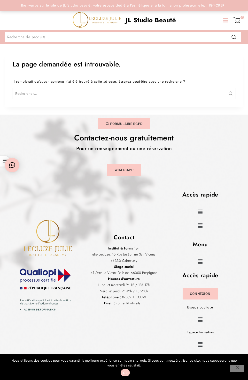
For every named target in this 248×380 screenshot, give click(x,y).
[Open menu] (226, 20)
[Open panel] (10, 20)
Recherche (234, 37)
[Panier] (237, 20)
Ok (125, 373)
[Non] (237, 368)
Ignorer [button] (217, 5)
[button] (200, 211)
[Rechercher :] (124, 93)
